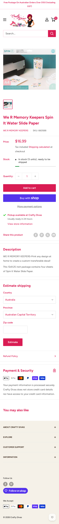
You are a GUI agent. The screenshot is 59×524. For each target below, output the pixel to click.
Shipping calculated (39, 147)
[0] (53, 20)
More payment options (29, 206)
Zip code (8, 322)
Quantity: (8, 176)
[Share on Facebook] (36, 234)
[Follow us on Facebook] (5, 484)
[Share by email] (53, 234)
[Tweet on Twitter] (47, 234)
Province (7, 307)
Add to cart (29, 187)
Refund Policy (10, 356)
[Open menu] (4, 19)
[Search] (52, 33)
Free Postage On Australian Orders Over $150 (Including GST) (29, 4)
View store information (20, 223)
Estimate (13, 342)
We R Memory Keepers (15, 130)
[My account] (46, 19)
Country (7, 292)
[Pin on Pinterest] (41, 234)
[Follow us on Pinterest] (11, 484)
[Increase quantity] (35, 176)
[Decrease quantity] (18, 176)
